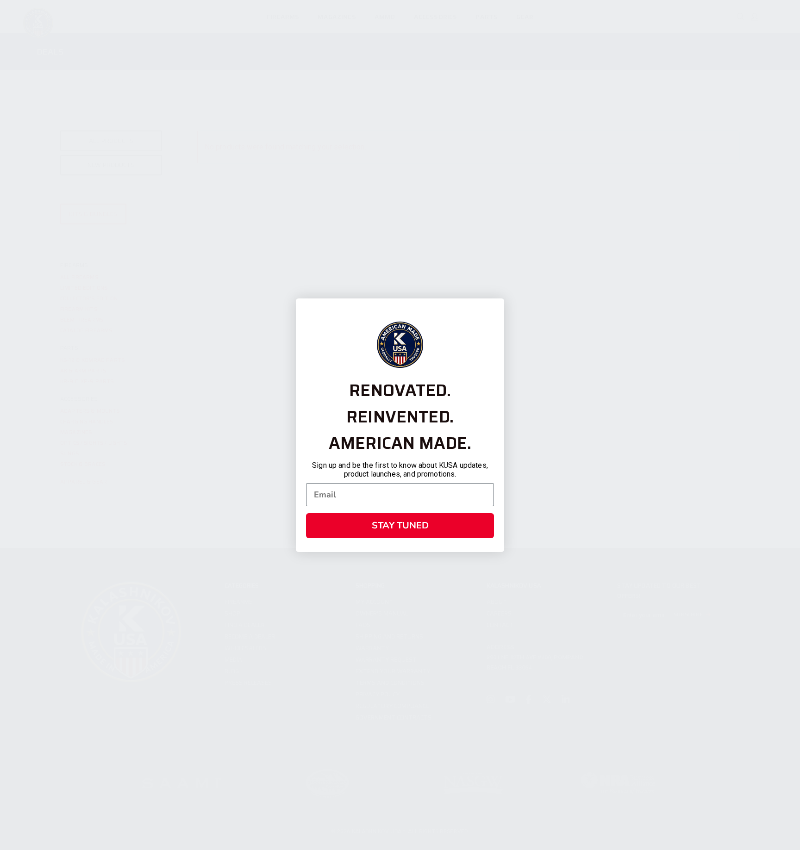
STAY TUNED (400, 525)
